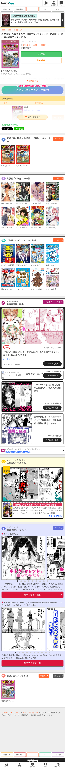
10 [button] (49, 652)
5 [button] (32, 581)
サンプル (41, 54)
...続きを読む (57, 589)
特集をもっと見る (52, 302)
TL (33, 9)
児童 (9, 30)
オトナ (58, 9)
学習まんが (18, 30)
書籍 (3, 30)
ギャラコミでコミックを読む (34, 90)
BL (45, 9)
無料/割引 (19, 9)
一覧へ (57, 139)
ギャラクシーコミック (11, 712)
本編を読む (41, 60)
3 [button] (25, 581)
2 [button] (21, 581)
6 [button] (36, 581)
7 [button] (40, 581)
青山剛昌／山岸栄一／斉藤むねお (36, 45)
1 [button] (17, 581)
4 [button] (28, 581)
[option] (22, 558)
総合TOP (6, 9)
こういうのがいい (11, 534)
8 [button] (44, 581)
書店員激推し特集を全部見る (22, 450)
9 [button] (47, 581)
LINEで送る (19, 129)
